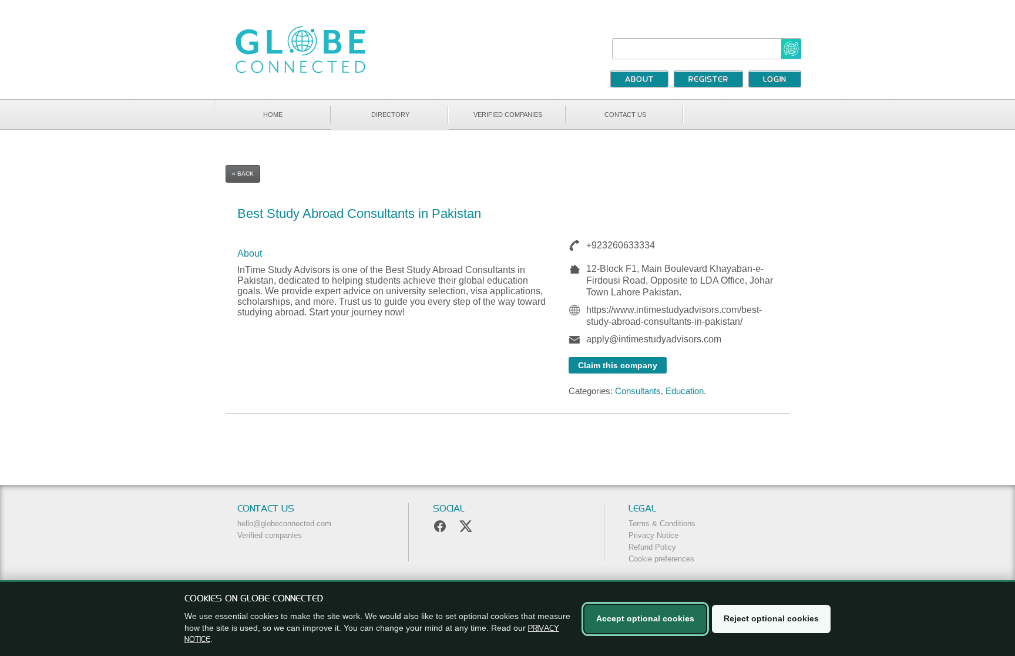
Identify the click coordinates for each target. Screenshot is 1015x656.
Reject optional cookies (771, 618)
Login (775, 80)
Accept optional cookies (645, 618)
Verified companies (507, 114)
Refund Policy (652, 547)
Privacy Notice (653, 535)
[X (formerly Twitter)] (466, 526)
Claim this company (617, 365)
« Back (243, 173)
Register (708, 80)
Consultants (638, 391)
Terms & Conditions (662, 523)
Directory (390, 114)
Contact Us (625, 114)
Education (685, 391)
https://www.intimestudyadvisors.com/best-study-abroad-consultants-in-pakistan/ (674, 316)
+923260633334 (619, 245)
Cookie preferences (661, 558)
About (639, 80)
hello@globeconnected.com (284, 523)
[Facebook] (440, 526)
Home (273, 114)
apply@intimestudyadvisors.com (653, 339)
